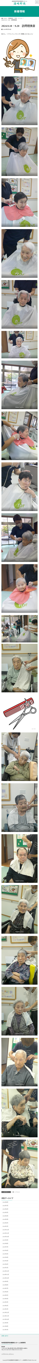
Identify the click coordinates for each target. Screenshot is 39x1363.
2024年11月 (6, 1274)
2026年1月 (5, 1226)
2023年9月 (5, 1322)
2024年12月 (6, 1271)
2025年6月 (5, 1250)
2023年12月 (6, 1312)
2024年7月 (5, 1288)
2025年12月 (6, 1229)
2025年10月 (6, 1236)
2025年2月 (5, 1264)
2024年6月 (5, 1291)
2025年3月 (5, 1260)
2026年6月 (5, 1209)
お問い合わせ (4, 1336)
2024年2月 (5, 1305)
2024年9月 (5, 1281)
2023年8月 (5, 1326)
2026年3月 (5, 1219)
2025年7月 (5, 1247)
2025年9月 (5, 1240)
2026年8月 (5, 1202)
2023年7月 (5, 1329)
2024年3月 (5, 1302)
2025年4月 (5, 1257)
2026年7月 (5, 1205)
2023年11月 (6, 1316)
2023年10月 (6, 1319)
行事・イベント (16, 1192)
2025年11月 (6, 1233)
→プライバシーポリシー (7, 1354)
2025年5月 (5, 1253)
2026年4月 (5, 1216)
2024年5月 (5, 1295)
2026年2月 (5, 1222)
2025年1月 (5, 1267)
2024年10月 (6, 1278)
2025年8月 (5, 1243)
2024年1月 (5, 1309)
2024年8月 (5, 1285)
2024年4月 (5, 1298)
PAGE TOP (36, 1320)
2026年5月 (5, 1212)
